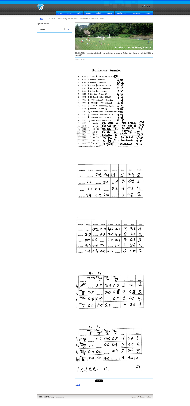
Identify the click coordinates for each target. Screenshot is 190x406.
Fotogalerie (136, 13)
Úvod (60, 13)
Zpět (78, 385)
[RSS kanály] (150, 6)
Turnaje (109, 13)
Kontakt (147, 13)
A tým (69, 13)
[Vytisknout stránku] (147, 6)
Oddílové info (121, 13)
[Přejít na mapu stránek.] (145, 6)
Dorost (88, 13)
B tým (79, 13)
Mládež (98, 13)
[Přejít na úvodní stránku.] (41, 7)
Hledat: (42, 29)
